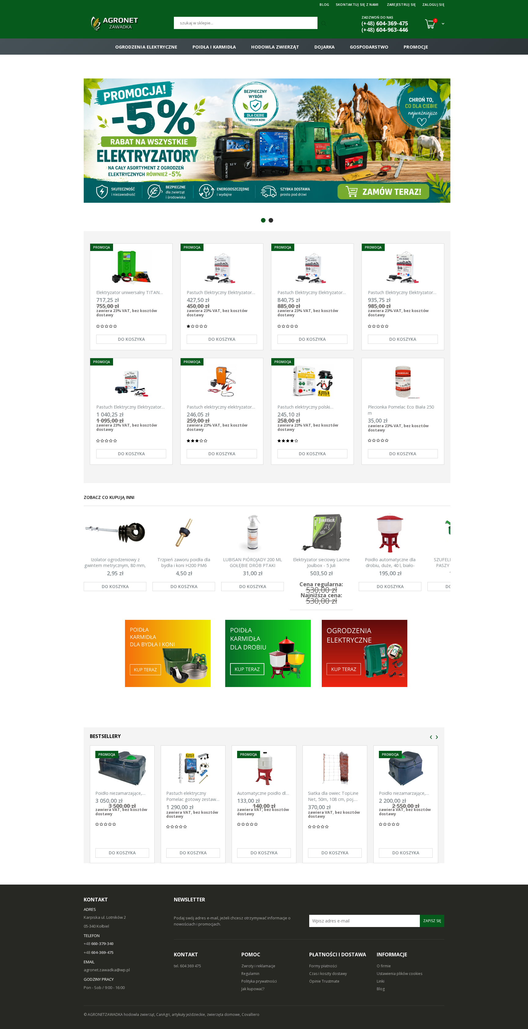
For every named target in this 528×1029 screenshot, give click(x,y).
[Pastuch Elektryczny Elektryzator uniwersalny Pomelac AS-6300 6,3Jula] (403, 267)
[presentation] (431, 737)
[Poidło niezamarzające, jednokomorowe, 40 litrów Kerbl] (406, 768)
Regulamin (250, 973)
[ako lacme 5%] (267, 140)
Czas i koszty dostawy (328, 973)
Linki (380, 981)
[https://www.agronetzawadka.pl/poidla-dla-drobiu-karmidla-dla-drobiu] (268, 653)
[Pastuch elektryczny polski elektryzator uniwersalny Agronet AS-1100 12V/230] (312, 381)
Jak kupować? (252, 988)
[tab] (263, 220)
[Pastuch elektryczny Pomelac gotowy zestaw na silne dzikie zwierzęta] (193, 768)
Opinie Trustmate (324, 981)
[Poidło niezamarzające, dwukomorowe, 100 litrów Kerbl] (122, 768)
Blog (381, 988)
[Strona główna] (129, 24)
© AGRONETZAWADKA (104, 1014)
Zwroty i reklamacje (258, 966)
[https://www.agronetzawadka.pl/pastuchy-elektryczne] (167, 653)
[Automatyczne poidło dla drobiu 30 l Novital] (264, 768)
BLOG (324, 4)
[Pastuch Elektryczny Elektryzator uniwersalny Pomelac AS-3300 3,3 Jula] (222, 267)
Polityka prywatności (259, 981)
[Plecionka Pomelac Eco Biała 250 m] (403, 381)
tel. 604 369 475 (187, 966)
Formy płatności (323, 966)
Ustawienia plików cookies (399, 973)
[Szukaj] (324, 24)
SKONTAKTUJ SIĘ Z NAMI (357, 4)
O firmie (384, 966)
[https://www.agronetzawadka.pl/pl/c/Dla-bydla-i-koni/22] (365, 653)
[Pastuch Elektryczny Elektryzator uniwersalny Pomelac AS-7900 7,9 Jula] (131, 381)
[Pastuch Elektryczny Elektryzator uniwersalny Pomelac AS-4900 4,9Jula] (312, 267)
